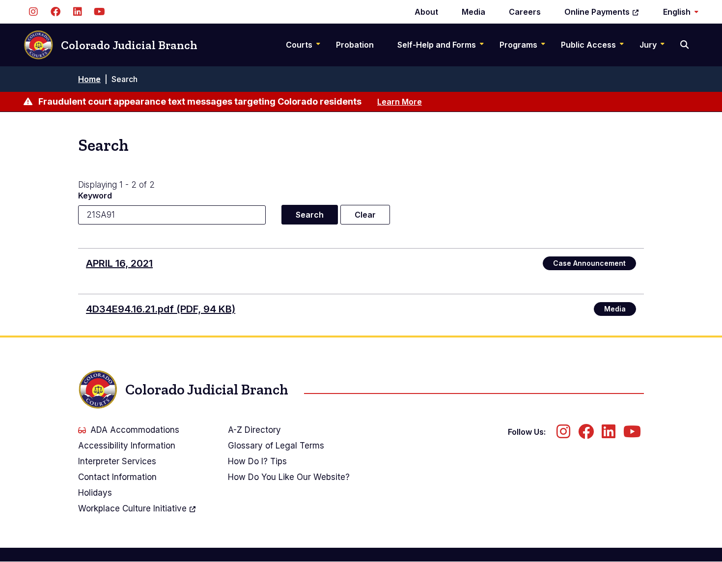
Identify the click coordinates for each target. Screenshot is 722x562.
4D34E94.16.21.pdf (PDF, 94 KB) (160, 309)
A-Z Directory (254, 430)
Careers (525, 12)
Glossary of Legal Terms (276, 445)
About (426, 12)
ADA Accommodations (134, 430)
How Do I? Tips (257, 461)
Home (89, 79)
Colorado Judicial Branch (129, 45)
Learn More (399, 102)
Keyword (95, 195)
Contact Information (117, 477)
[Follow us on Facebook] (55, 12)
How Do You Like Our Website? (289, 477)
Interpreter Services (117, 461)
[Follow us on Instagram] (33, 12)
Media (473, 12)
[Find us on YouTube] (99, 12)
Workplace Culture (132, 508)
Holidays (95, 493)
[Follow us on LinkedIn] (77, 12)
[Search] (685, 44)
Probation (355, 45)
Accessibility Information (126, 445)
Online (597, 12)
